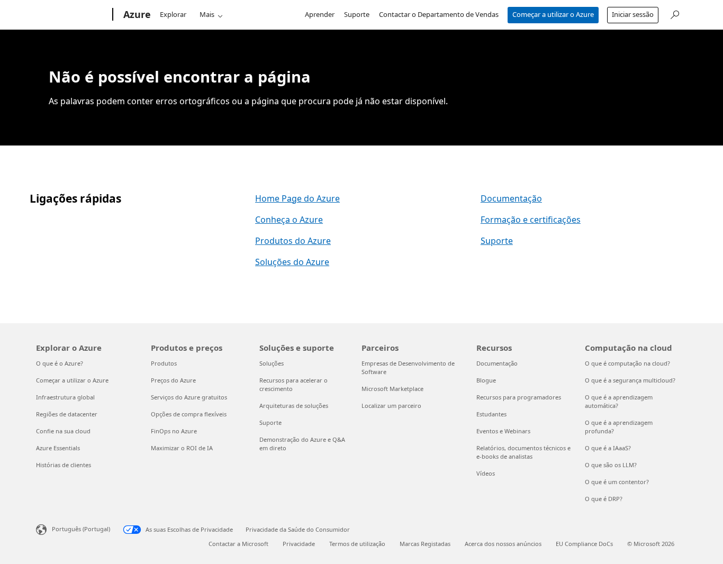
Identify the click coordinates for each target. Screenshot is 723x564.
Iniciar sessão (633, 14)
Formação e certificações (531, 219)
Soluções (271, 363)
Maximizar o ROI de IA (182, 448)
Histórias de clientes (63, 465)
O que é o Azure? (59, 363)
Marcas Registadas (425, 544)
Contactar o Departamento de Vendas (439, 14)
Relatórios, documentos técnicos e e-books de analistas (523, 452)
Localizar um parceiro (391, 406)
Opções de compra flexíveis (189, 414)
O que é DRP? (603, 499)
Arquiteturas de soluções (293, 406)
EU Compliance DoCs (584, 544)
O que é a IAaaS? (608, 448)
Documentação (511, 198)
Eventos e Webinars (503, 431)
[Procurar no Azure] (674, 13)
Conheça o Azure (289, 219)
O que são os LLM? (611, 465)
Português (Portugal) (81, 529)
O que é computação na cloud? (627, 363)
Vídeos (485, 473)
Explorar (173, 14)
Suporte (356, 14)
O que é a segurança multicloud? (630, 380)
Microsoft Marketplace (392, 389)
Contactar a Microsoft (238, 544)
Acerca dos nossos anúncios (503, 544)
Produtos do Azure (293, 241)
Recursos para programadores (518, 397)
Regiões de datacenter (66, 414)
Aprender (320, 14)
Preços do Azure (173, 380)
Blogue (486, 380)
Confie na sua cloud (63, 431)
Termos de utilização (357, 544)
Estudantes (491, 414)
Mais (207, 14)
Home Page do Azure (297, 198)
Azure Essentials (58, 448)
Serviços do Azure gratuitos (189, 397)
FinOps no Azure (174, 431)
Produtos (164, 363)
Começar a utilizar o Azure (553, 14)
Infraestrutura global (65, 397)
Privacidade (299, 544)
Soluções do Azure (292, 262)
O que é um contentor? (617, 482)
